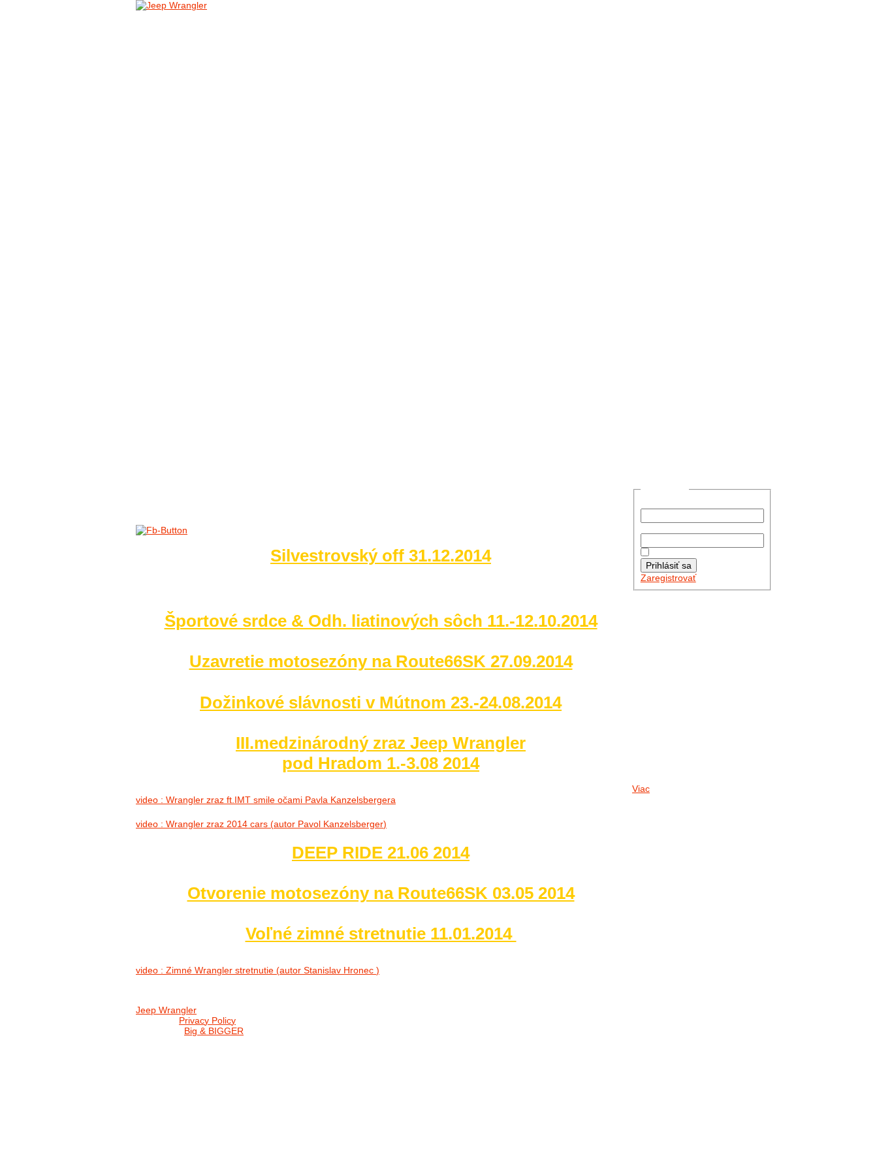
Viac (641, 788)
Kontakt (175, 466)
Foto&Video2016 (212, 240)
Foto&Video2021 (212, 165)
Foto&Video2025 (212, 105)
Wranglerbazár (481, 1055)
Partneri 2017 (206, 406)
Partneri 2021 (206, 361)
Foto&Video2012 (212, 301)
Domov (171, 15)
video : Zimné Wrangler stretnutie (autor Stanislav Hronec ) (257, 970)
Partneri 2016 (206, 421)
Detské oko (203, 331)
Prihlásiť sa (669, 565)
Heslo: (654, 528)
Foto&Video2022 (212, 150)
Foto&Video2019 (212, 195)
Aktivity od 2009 (212, 316)
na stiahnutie (207, 75)
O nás (168, 30)
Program (464, 1025)
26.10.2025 (672, 637)
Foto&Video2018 (212, 210)
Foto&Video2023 (212, 135)
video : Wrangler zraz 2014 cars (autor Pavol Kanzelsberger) (261, 824)
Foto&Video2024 (212, 120)
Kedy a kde (468, 1010)
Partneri (176, 346)
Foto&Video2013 (212, 286)
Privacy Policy (207, 1020)
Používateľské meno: (684, 503)
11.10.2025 (672, 681)
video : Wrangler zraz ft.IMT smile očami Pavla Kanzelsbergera (266, 800)
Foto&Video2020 (212, 180)
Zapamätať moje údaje (699, 553)
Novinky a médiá (193, 45)
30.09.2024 (672, 726)
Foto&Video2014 (212, 271)
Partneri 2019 (206, 376)
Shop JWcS (468, 1040)
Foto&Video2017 (212, 225)
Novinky (194, 60)
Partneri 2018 (206, 391)
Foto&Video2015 (212, 255)
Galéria (174, 90)
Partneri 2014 (206, 451)
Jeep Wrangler (166, 1010)
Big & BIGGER (214, 1031)
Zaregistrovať (668, 578)
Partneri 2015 (206, 436)
